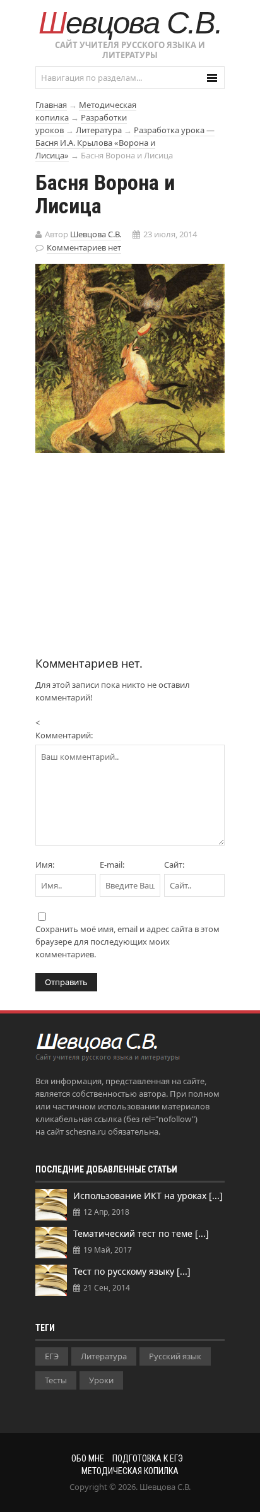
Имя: (44, 864)
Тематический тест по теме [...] (141, 1233)
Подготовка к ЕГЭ (147, 1458)
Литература (99, 130)
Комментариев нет (84, 247)
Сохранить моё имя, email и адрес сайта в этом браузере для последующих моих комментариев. (127, 941)
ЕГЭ (52, 1356)
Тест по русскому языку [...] (132, 1271)
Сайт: (174, 864)
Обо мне (87, 1458)
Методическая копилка (130, 1471)
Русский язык (175, 1356)
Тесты (56, 1380)
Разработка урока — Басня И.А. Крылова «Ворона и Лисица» (125, 142)
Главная (51, 104)
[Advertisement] (130, 547)
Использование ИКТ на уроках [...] (148, 1196)
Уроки (101, 1380)
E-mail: (112, 864)
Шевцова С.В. (130, 23)
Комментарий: (64, 735)
